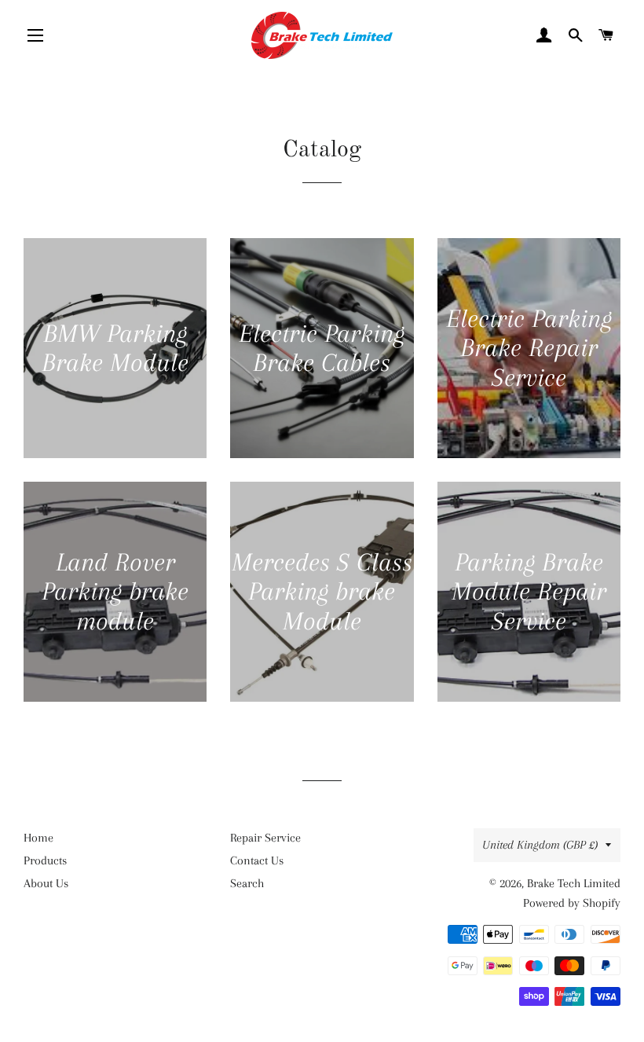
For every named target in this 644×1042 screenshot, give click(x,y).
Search (247, 883)
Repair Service (265, 838)
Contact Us (257, 860)
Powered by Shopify (571, 903)
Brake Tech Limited (573, 883)
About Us (46, 883)
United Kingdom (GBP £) (540, 845)
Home (38, 838)
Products (45, 860)
